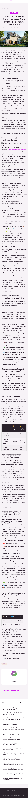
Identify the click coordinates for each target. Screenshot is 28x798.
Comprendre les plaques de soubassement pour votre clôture (11, 738)
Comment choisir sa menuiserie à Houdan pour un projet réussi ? (12, 758)
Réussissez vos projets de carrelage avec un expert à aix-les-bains (13, 753)
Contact (19, 790)
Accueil (3, 8)
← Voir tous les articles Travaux (10, 690)
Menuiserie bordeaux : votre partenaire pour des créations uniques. (13, 723)
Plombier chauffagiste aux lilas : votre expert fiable (13, 778)
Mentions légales (11, 790)
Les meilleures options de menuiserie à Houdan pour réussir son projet (13, 718)
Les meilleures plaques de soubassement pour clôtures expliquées (13, 768)
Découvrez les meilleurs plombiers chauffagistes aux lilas (12, 708)
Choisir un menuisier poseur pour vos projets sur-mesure (13, 748)
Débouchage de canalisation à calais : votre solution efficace (13, 713)
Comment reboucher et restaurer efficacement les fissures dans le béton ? (13, 763)
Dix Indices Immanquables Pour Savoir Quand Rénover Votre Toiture (13, 733)
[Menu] (16, 1)
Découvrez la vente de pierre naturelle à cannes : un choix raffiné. (13, 743)
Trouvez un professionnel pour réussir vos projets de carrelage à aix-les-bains (13, 728)
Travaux (8, 8)
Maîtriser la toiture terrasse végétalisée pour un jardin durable (13, 773)
